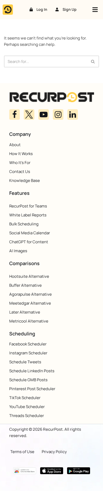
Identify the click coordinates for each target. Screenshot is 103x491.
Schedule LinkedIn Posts (31, 371)
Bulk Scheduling (24, 224)
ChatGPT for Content (28, 242)
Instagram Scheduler (28, 353)
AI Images (18, 251)
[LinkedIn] (72, 114)
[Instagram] (58, 114)
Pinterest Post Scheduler (32, 388)
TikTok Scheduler (24, 397)
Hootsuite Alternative (29, 276)
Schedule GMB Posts (28, 380)
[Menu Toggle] (95, 9)
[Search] (93, 61)
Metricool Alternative (28, 321)
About (15, 144)
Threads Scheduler (26, 415)
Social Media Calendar (29, 233)
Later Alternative (24, 312)
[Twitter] (29, 114)
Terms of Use (22, 451)
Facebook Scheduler (27, 344)
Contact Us (19, 171)
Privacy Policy (54, 451)
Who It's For (19, 162)
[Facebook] (14, 114)
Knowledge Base (24, 180)
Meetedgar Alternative (30, 303)
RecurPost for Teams (28, 206)
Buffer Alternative (25, 285)
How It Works (21, 153)
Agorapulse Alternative (30, 294)
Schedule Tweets (25, 362)
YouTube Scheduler (27, 406)
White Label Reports (27, 215)
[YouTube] (43, 114)
